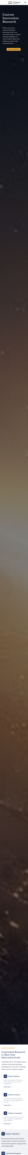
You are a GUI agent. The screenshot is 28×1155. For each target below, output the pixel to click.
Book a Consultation (13, 49)
